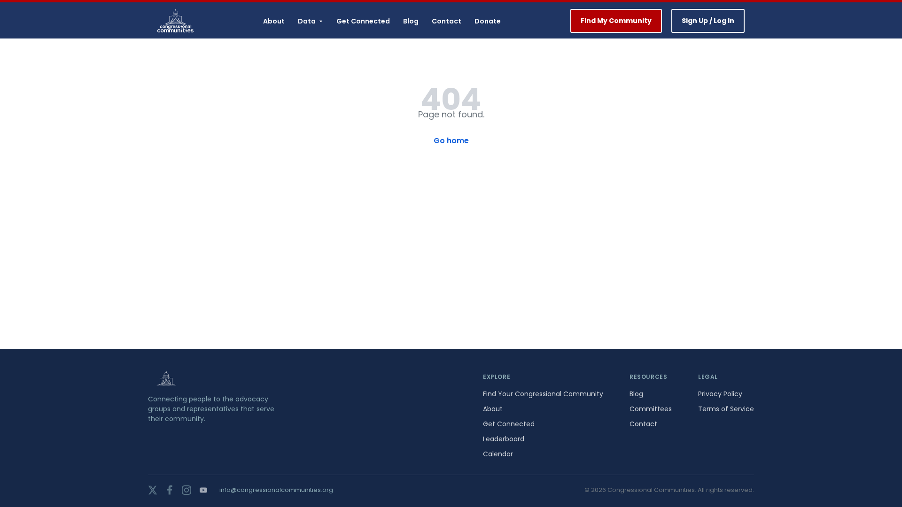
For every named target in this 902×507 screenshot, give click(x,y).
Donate (487, 21)
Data (307, 21)
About (274, 21)
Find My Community (616, 20)
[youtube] (203, 490)
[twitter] (152, 490)
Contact (446, 21)
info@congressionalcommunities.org (276, 489)
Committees (651, 409)
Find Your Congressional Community (543, 394)
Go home (451, 140)
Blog (411, 21)
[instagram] (186, 490)
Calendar (498, 454)
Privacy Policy (720, 394)
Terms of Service (726, 409)
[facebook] (169, 490)
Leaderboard (503, 439)
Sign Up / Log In (708, 20)
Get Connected (363, 21)
